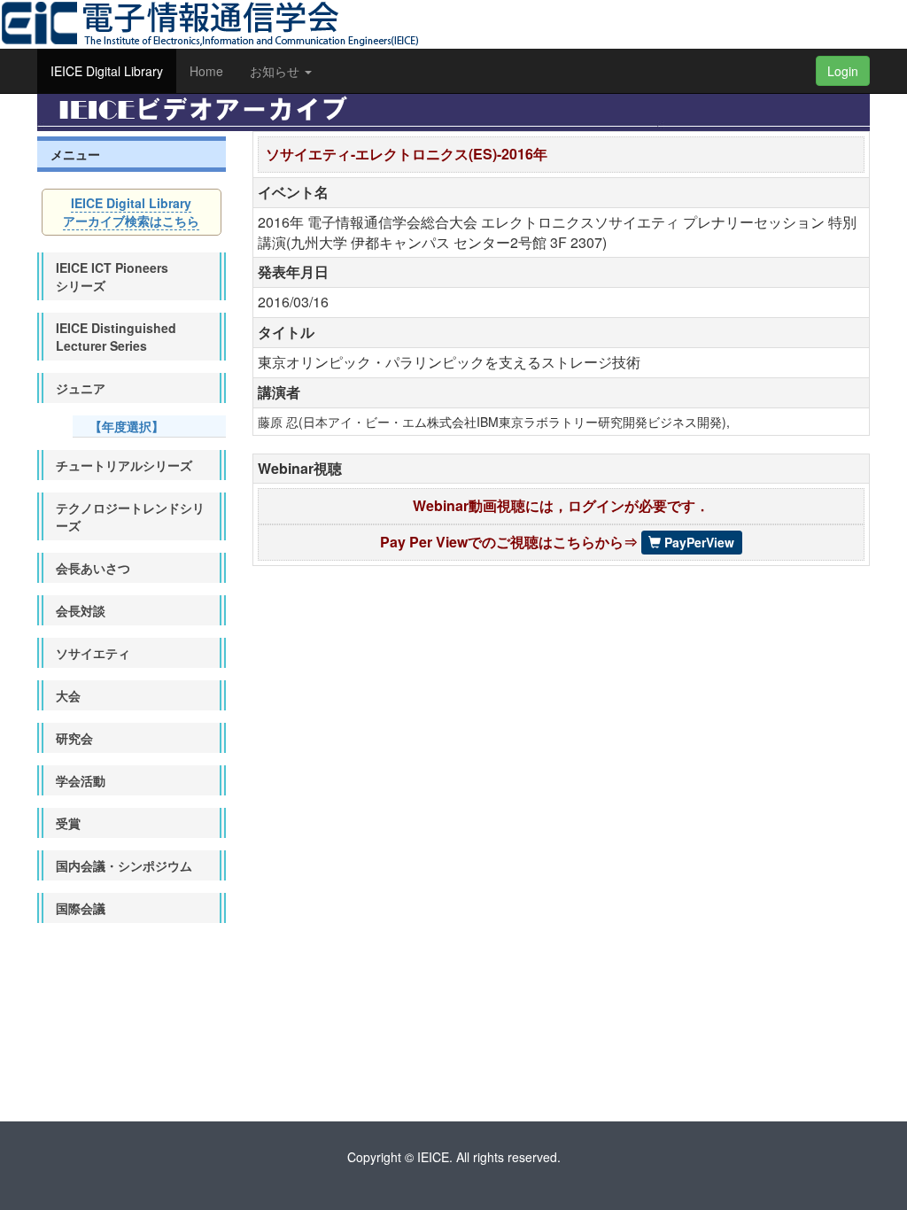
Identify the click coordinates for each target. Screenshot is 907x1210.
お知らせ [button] (276, 71)
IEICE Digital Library (106, 71)
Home (206, 71)
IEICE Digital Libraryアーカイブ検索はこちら (131, 211)
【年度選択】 (126, 426)
